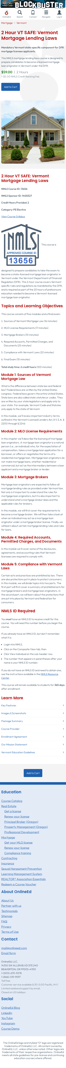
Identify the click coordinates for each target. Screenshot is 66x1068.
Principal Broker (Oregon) (21, 822)
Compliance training (17, 853)
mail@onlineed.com (14, 948)
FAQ (4, 921)
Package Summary (12, 721)
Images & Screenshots (13, 713)
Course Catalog (11, 801)
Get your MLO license (18, 842)
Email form (8, 953)
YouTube (7, 1018)
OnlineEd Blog (10, 1008)
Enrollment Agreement (14, 736)
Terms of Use (10, 932)
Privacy (6, 926)
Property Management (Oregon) (26, 827)
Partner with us (11, 906)
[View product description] (33, 131)
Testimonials (9, 911)
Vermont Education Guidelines (18, 752)
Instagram (8, 1023)
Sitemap (6, 916)
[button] (59, 14)
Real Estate (8, 806)
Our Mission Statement (14, 744)
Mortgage (7, 22)
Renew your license (16, 816)
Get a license (12, 811)
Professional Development (21, 832)
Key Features (8, 705)
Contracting (9, 858)
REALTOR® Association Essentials (23, 879)
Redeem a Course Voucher (18, 884)
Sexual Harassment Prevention (21, 869)
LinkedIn (6, 1013)
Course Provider (10, 729)
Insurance (7, 863)
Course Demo (10, 1028)
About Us (7, 900)
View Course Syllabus (13, 216)
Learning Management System (21, 874)
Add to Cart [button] (10, 86)
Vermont (21, 22)
